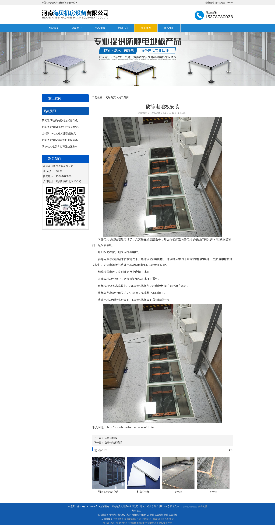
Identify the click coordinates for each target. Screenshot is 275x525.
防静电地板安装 (113, 442)
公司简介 (77, 28)
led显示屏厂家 (134, 519)
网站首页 (54, 28)
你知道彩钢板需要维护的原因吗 (60, 140)
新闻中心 (123, 28)
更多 (231, 450)
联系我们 (169, 28)
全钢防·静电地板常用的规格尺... (60, 133)
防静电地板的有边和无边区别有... (61, 146)
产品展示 (100, 28)
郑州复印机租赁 (166, 519)
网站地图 (220, 2)
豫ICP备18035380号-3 (88, 506)
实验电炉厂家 (120, 519)
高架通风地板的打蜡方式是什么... (61, 120)
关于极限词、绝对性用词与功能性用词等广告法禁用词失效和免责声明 (137, 523)
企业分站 (209, 2)
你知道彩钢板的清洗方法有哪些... (61, 127)
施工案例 (146, 28)
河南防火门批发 (150, 519)
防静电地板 (111, 438)
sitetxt (230, 2)
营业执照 (202, 506)
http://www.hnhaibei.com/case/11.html (130, 427)
